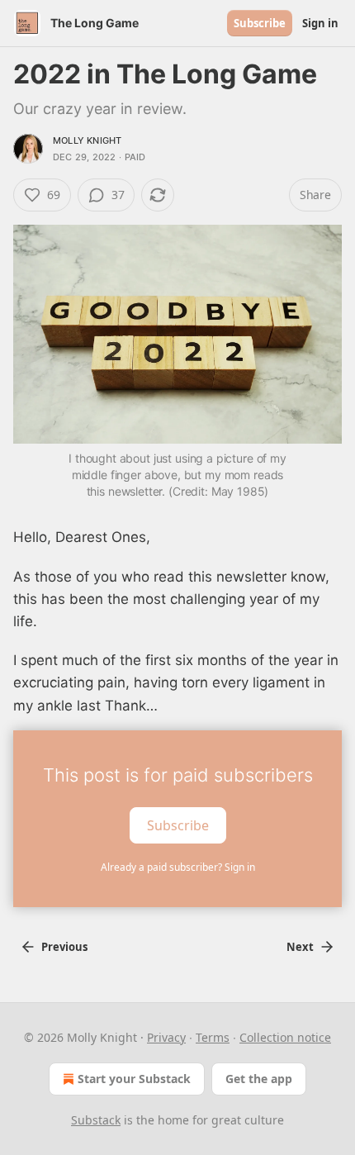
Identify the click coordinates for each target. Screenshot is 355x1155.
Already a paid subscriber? (178, 867)
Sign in (320, 23)
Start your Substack (134, 1078)
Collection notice (285, 1037)
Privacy (166, 1037)
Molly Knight (87, 140)
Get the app (258, 1078)
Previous (64, 946)
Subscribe (260, 23)
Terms (213, 1037)
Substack (96, 1120)
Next (300, 946)
